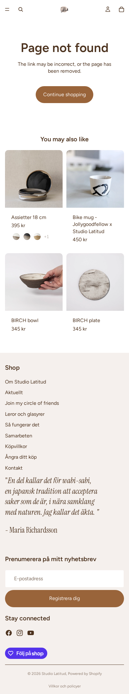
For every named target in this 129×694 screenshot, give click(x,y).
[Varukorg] (121, 9)
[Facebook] (9, 633)
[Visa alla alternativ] (46, 237)
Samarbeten (18, 436)
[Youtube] (30, 633)
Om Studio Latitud (25, 382)
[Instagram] (19, 633)
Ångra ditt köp (21, 457)
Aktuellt (14, 392)
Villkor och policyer (65, 686)
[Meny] (7, 9)
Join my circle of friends (32, 403)
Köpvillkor (16, 446)
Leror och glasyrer (24, 414)
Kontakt (14, 468)
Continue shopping (64, 94)
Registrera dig (64, 599)
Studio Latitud (54, 673)
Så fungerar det (22, 425)
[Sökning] (21, 9)
